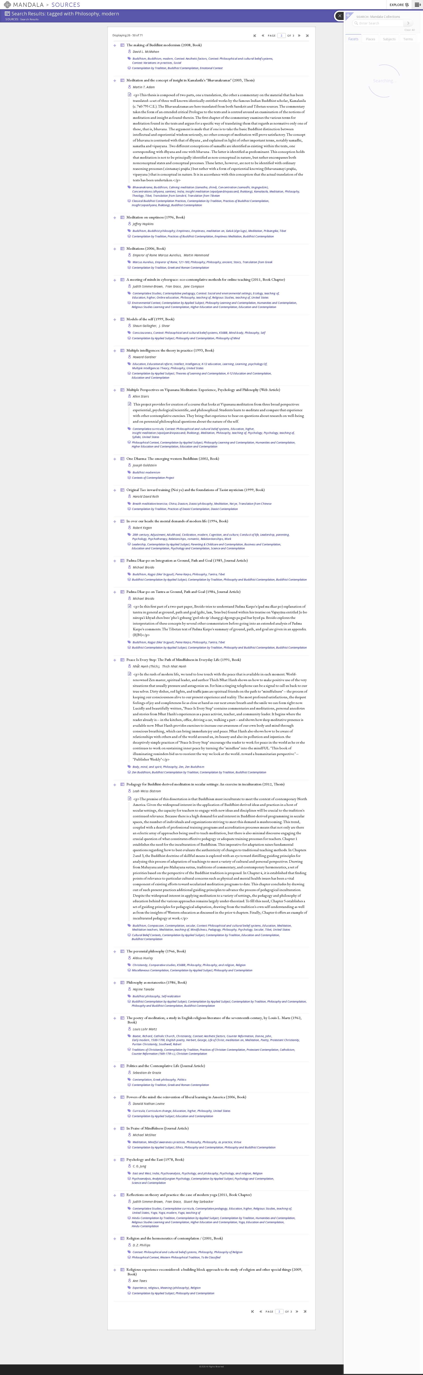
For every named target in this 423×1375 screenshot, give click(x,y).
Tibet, (148, 196)
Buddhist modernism (146, 472)
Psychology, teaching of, (279, 433)
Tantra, (213, 574)
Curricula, (139, 1111)
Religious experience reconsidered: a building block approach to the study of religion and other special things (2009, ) (214, 1271)
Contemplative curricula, (148, 429)
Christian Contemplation (191, 1054)
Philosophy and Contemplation (233, 970)
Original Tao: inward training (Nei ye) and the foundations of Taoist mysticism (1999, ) (195, 489)
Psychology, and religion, (236, 1173)
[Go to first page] (255, 35)
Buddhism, (140, 58)
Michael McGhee (144, 1135)
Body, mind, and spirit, (147, 767)
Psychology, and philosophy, (200, 1173)
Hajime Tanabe (143, 989)
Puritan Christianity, (145, 1044)
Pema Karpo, (183, 574)
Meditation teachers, (145, 929)
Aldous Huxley (143, 958)
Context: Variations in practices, (152, 63)
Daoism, (183, 504)
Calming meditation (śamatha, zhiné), (193, 187)
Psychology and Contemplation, (190, 548)
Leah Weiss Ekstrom (147, 791)
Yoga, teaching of (189, 1213)
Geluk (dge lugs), (237, 231)
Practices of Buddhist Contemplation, (246, 201)
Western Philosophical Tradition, (180, 1257)
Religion (241, 965)
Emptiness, (183, 231)
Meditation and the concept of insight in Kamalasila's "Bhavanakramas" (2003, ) (190, 80)
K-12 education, (212, 364)
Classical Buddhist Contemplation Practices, (159, 201)
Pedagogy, (214, 929)
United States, (141, 1213)
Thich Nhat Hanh (174, 666)
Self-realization (171, 996)
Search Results (29, 19)
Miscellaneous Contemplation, (150, 970)
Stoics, (238, 262)
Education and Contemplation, (151, 548)
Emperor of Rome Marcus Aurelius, (158, 255)
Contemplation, (143, 1080)
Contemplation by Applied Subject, (183, 303)
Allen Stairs (141, 396)
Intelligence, (193, 364)
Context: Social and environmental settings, (224, 293)
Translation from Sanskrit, (170, 196)
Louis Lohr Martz (145, 1029)
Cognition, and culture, (224, 535)
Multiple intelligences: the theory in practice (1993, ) (170, 350)
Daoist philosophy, (201, 504)
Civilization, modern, (195, 535)
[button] (417, 4)
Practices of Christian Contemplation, (223, 1050)
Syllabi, (136, 437)
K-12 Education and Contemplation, (249, 373)
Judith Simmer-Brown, (149, 286)
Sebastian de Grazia (147, 1073)
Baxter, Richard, (143, 1036)
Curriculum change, (159, 1111)
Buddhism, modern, (161, 58)
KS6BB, (223, 333)
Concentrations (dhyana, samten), (154, 191)
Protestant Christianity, (285, 1040)
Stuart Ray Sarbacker (198, 1201)
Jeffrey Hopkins (143, 224)
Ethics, (180, 1147)
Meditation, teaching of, (174, 929)
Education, (140, 364)
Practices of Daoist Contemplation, (189, 509)
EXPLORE (397, 5)
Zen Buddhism (194, 767)
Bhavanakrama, (143, 187)
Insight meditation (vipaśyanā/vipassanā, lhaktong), (219, 191)
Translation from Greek (258, 262)
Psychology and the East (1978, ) (155, 1159)
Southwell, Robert (170, 1044)
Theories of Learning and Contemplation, (201, 373)
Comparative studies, (162, 965)
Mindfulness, (199, 929)
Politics (181, 1080)
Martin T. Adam (144, 87)
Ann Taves (140, 1281)
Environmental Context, (146, 303)
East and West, (142, 1173)
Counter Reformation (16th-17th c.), (154, 1054)
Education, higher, (144, 297)
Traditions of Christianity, (147, 1050)
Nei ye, (234, 504)
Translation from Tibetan (204, 196)
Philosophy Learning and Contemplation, (230, 303)
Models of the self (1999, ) (150, 319)
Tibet (283, 231)
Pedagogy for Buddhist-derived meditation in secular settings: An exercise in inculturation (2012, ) (205, 784)
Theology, (138, 196)
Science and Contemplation (228, 548)
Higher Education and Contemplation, (214, 307)
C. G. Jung (139, 1166)
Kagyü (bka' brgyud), (161, 574)
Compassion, (156, 926)
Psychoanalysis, (171, 1173)
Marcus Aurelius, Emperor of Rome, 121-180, (161, 262)
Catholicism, (287, 1050)
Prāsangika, (271, 231)
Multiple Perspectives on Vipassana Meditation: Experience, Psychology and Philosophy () (203, 389)
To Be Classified (211, 1257)
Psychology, (255, 433)
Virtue (237, 1142)
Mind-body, (236, 333)
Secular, (259, 929)
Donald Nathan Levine (149, 1104)
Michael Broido (143, 567)
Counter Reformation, (240, 1036)
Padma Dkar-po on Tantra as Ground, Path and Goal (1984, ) (183, 591)
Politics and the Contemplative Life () (165, 1065)
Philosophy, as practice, (217, 1142)
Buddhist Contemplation (186, 205)
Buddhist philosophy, (162, 231)
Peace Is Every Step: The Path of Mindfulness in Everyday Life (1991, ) (183, 659)
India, (181, 191)
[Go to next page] (299, 35)
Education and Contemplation (257, 307)
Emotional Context (211, 68)
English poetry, (176, 1040)
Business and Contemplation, (262, 544)
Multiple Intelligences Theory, (151, 368)
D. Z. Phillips (141, 1245)
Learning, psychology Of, (251, 364)
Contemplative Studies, (147, 293)
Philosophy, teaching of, (196, 297)
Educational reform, (160, 364)
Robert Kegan (142, 528)
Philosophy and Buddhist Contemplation (250, 1147)
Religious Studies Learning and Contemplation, (161, 307)
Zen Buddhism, (141, 772)
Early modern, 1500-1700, (148, 1040)
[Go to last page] (307, 35)
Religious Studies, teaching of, (231, 297)
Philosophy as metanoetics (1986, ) (156, 982)
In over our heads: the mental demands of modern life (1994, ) (177, 521)
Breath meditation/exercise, (150, 504)
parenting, (283, 535)
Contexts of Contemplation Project (153, 478)
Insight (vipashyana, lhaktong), (151, 205)
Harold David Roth (146, 496)
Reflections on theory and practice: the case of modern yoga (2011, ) (188, 1194)
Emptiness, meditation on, (208, 231)
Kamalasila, (261, 191)
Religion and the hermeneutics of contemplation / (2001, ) (174, 1238)
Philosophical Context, (146, 442)
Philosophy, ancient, (219, 262)
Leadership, (267, 535)
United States (260, 297)
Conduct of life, (249, 535)
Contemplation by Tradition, (149, 68)
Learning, (229, 364)
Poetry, (265, 1040)
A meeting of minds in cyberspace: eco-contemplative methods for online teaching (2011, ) (205, 279)
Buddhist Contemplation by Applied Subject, (159, 579)
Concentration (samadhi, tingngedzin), (243, 187)
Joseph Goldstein (145, 465)
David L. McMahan (146, 52)
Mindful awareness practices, (167, 1142)
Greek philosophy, (164, 1080)
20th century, (141, 535)
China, (173, 504)
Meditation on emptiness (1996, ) (155, 217)
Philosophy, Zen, (173, 767)
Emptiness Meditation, (228, 236)
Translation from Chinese (255, 504)
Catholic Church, (165, 1036)
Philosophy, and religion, (219, 965)
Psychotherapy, (158, 539)
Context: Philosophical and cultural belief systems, (240, 58)
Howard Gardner (144, 357)
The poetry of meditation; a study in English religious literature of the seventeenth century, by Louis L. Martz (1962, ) (214, 1020)
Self (263, 333)
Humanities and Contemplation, (277, 303)
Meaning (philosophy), (175, 1288)
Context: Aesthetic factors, (191, 58)
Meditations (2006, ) (145, 248)
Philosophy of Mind (228, 338)
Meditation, (276, 191)
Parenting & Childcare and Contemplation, (217, 544)
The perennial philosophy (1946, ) (156, 951)
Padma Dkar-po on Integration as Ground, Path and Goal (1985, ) (187, 560)
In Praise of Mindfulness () (157, 1128)
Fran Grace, (173, 286)
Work (227, 539)
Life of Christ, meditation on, (226, 1040)
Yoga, (154, 1213)
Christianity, (140, 965)
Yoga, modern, (168, 1213)
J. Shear (164, 326)
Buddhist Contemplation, (183, 68)
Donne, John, (263, 1036)
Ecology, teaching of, (266, 293)
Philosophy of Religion (228, 1252)
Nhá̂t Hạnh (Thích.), (147, 666)
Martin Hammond (196, 255)
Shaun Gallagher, (145, 326)
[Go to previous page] (263, 35)
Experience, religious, (146, 1288)
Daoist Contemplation (224, 509)
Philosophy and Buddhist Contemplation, (249, 579)
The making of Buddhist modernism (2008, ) (164, 44)
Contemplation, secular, (180, 926)
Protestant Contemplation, (263, 1050)
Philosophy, (292, 191)
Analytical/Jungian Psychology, (171, 1179)
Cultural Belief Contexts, (146, 935)
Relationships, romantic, (184, 539)
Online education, (168, 297)
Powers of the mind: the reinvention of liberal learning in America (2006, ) (186, 1096)
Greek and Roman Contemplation (188, 268)
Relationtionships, (212, 539)
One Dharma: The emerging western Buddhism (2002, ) (172, 458)
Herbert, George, (196, 1040)
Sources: (12, 19)
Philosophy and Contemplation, (195, 338)
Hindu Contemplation (145, 1226)
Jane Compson (194, 286)
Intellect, (179, 364)
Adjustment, (158, 535)
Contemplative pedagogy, (179, 293)
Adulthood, (174, 535)
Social (177, 63)
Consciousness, (143, 333)
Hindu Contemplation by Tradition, (154, 1218)
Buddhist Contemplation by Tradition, (175, 772)
